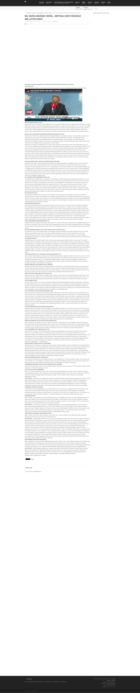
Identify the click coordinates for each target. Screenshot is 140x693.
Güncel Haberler (48, 12)
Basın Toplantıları (40, 12)
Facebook (110, 8)
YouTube (114, 8)
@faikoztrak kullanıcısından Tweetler (101, 13)
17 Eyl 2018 (44, 21)
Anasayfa (34, 12)
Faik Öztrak (28, 12)
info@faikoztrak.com (110, 686)
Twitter (112, 8)
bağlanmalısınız (38, 471)
